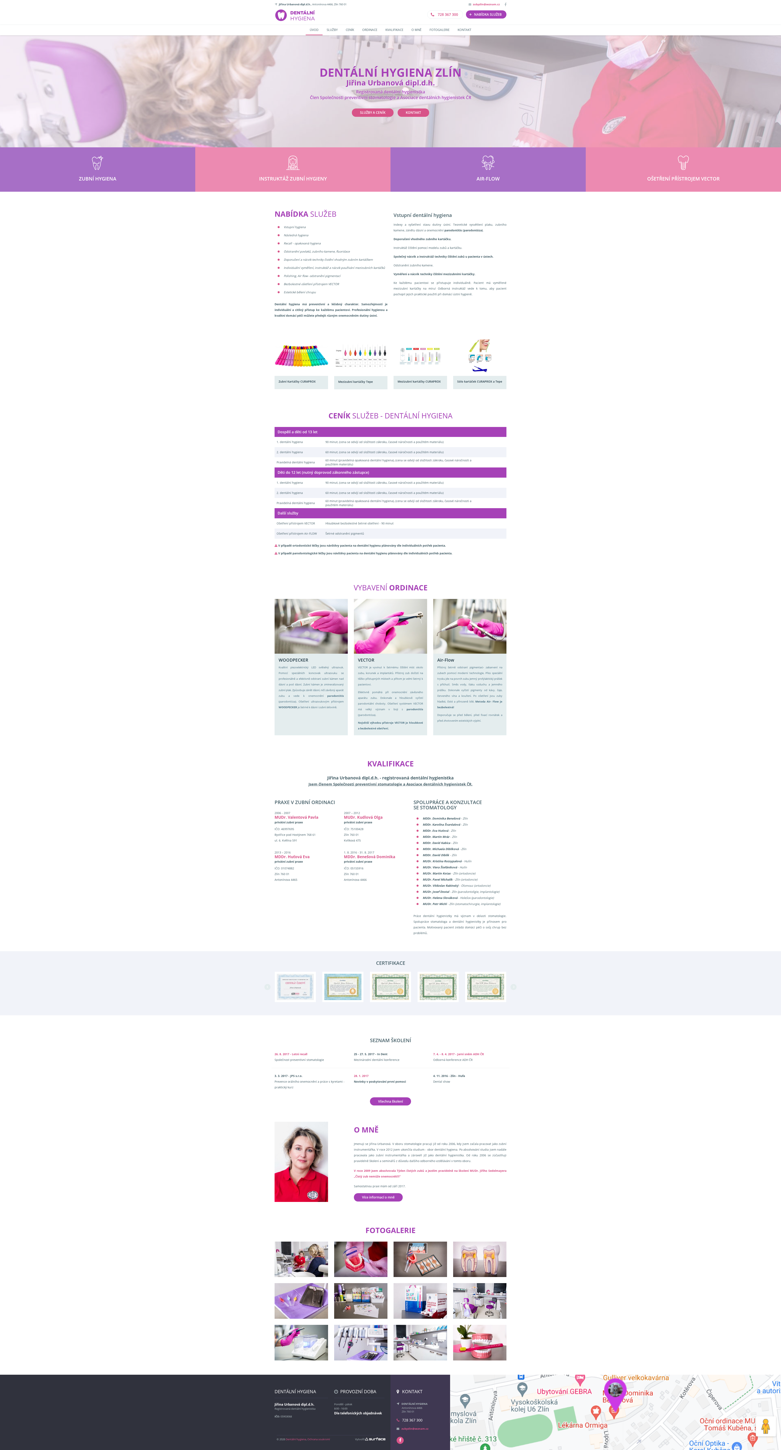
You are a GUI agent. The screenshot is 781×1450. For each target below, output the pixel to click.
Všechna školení (390, 1101)
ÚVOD (314, 30)
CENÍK (350, 30)
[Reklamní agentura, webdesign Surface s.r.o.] (375, 1439)
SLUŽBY (332, 30)
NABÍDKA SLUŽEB (485, 14)
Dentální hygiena (296, 1439)
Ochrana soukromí (318, 1439)
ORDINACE (369, 30)
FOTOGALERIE (439, 30)
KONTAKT (464, 30)
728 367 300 (447, 14)
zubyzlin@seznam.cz (486, 4)
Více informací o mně (378, 1197)
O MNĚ (416, 30)
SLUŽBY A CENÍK (372, 112)
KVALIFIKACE (394, 30)
